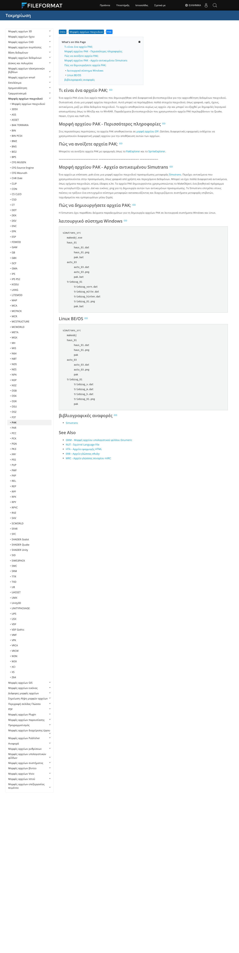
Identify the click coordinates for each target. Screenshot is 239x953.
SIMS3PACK (18, 560)
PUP (14, 465)
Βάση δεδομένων (18, 52)
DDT (14, 210)
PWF (14, 470)
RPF (14, 491)
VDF (14, 624)
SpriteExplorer (156, 151)
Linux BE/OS (74, 75)
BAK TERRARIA (20, 125)
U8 (13, 587)
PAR (14, 427)
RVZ (14, 512)
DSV (14, 220)
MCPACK (17, 311)
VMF (14, 635)
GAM (14, 247)
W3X (14, 661)
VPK (14, 640)
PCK (14, 438)
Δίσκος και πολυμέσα (20, 63)
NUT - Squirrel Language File (82, 444)
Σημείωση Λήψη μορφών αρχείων (28, 698)
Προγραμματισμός (19, 725)
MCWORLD (18, 327)
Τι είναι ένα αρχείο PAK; (78, 46)
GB (13, 252)
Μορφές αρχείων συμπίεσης (24, 47)
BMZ (14, 141)
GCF (14, 263)
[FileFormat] (43, 5)
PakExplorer (133, 151)
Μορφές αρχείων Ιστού (21, 779)
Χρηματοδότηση (17, 88)
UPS (14, 613)
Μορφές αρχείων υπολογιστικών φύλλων (27, 755)
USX (14, 619)
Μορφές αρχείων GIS (20, 682)
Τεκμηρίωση (18, 15)
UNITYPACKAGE (21, 608)
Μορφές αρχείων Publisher (24, 738)
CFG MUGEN (19, 162)
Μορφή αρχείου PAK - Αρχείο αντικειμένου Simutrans (95, 60)
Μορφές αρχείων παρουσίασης (26, 719)
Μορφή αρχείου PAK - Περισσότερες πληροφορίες (93, 51)
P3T (14, 417)
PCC (14, 433)
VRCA (15, 645)
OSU (14, 406)
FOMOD (16, 242)
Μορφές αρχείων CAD (21, 42)
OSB (14, 390)
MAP (14, 300)
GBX (14, 258)
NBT (14, 358)
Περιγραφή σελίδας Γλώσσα (24, 704)
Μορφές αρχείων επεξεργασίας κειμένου (26, 785)
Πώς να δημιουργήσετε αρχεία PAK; (85, 65)
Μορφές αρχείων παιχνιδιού (25, 98)
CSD (14, 199)
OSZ (14, 411)
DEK (14, 215)
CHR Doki (17, 178)
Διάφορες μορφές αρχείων (23, 693)
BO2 (14, 151)
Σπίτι (63, 31)
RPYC (15, 507)
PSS (14, 459)
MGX (14, 337)
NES (14, 369)
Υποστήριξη (122, 5)
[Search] (214, 5)
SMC (14, 565)
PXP (14, 475)
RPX (14, 496)
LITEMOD (17, 295)
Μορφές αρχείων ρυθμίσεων (25, 748)
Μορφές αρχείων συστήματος (25, 763)
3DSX (15, 109)
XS (13, 672)
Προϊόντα (105, 5)
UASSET (16, 592)
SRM (14, 571)
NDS (14, 364)
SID (14, 555)
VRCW (15, 650)
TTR (14, 576)
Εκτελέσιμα (14, 82)
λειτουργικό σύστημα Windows (85, 70)
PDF (10, 709)
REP (14, 486)
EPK (14, 231)
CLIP (14, 183)
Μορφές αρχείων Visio (21, 773)
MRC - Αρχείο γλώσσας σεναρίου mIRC (88, 458)
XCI (13, 666)
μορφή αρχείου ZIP (147, 131)
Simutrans (175, 174)
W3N (14, 656)
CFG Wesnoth (19, 173)
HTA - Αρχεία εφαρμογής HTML (84, 449)
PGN (14, 443)
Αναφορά (13, 743)
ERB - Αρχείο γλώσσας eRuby (83, 453)
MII (13, 343)
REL (14, 480)
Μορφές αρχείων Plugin (22, 714)
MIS (14, 348)
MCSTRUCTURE (20, 321)
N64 (14, 353)
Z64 (14, 677)
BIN (14, 130)
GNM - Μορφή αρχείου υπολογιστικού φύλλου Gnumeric (99, 440)
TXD (14, 581)
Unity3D (16, 603)
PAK (14, 422)
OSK (14, 395)
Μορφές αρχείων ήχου (21, 36)
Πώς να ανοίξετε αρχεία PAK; (81, 55)
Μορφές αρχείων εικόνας (23, 688)
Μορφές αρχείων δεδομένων (25, 57)
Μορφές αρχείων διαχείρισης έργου (29, 730)
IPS (13, 273)
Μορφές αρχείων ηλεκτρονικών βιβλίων (26, 70)
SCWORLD (17, 523)
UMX (14, 597)
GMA (14, 268)
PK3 (14, 449)
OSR (14, 401)
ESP (14, 236)
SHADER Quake (20, 544)
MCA (14, 305)
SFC (14, 534)
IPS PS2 (16, 279)
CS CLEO (17, 194)
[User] (206, 5)
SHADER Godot (20, 539)
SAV (14, 518)
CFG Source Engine (23, 167)
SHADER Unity (20, 550)
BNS (14, 146)
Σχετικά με (160, 5)
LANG (15, 289)
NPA (14, 374)
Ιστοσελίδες (141, 5)
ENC (14, 226)
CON (14, 188)
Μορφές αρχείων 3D (20, 31)
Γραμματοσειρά (17, 93)
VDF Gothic (18, 629)
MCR (14, 316)
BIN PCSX (17, 135)
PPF (14, 454)
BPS (14, 157)
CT (13, 204)
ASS (14, 114)
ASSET (15, 119)
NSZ (14, 385)
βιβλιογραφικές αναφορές (79, 79)
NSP (14, 380)
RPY (14, 502)
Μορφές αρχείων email (21, 77)
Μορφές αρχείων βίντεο (22, 768)
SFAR (14, 528)
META (15, 332)
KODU (15, 284)
